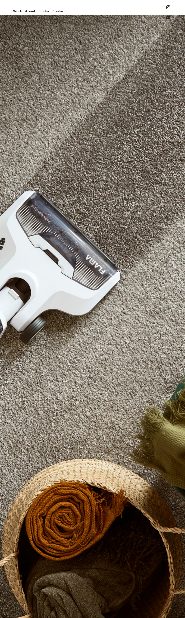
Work (17, 11)
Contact (58, 11)
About (30, 11)
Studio (43, 11)
